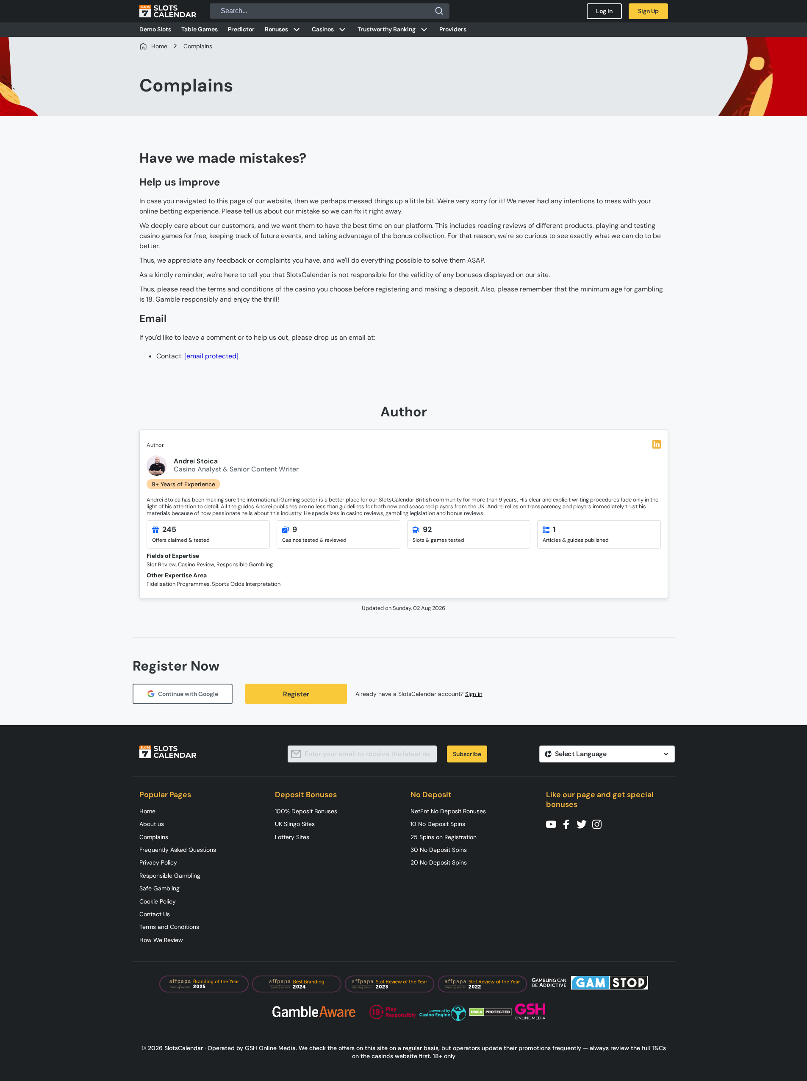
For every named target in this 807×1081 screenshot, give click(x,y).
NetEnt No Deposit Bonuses (448, 811)
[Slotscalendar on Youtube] (553, 824)
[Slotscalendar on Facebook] (569, 824)
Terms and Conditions (169, 927)
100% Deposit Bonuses (306, 811)
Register (296, 694)
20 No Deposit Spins (438, 862)
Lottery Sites (292, 837)
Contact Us (154, 914)
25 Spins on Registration (443, 837)
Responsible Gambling (169, 875)
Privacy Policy (158, 862)
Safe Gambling (159, 888)
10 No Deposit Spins (437, 824)
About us (151, 824)
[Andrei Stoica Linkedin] (656, 444)
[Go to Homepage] (167, 11)
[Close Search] (439, 11)
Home (147, 811)
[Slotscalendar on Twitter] (584, 824)
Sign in (474, 694)
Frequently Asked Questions (177, 850)
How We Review (161, 940)
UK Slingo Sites (295, 824)
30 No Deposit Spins (438, 850)
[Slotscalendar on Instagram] (599, 824)
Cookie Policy (157, 901)
